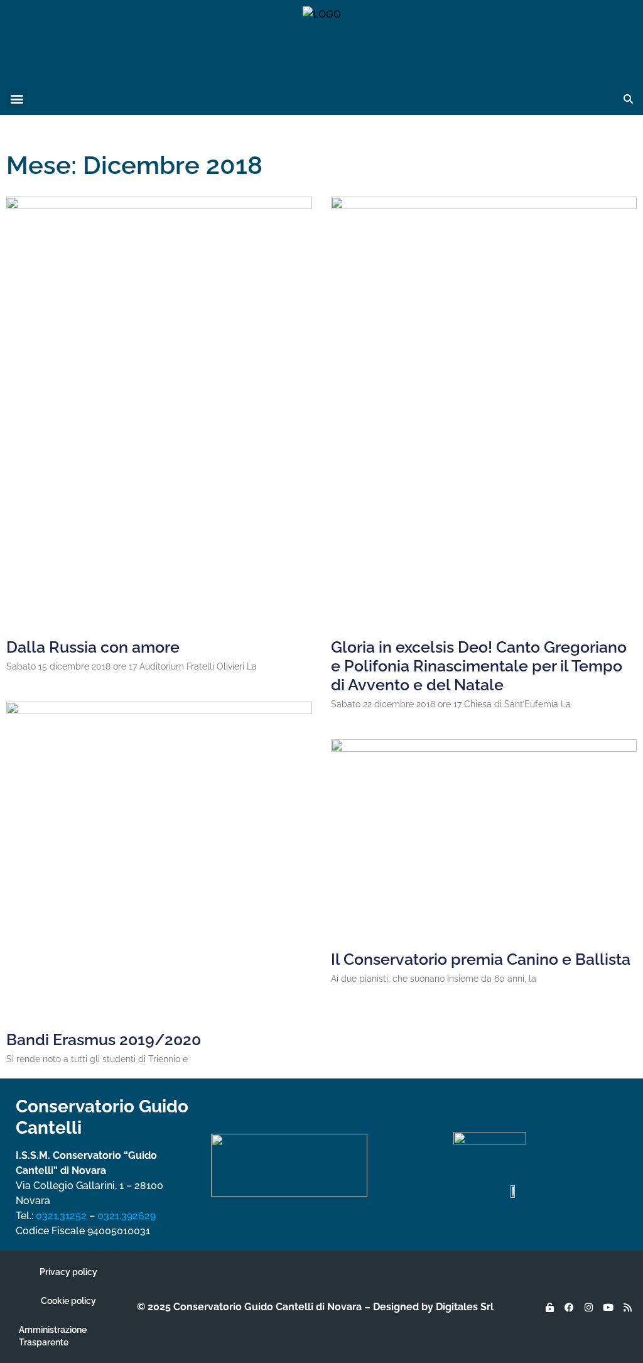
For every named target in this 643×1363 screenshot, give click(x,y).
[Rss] (627, 1307)
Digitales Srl (465, 1307)
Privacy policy (68, 1272)
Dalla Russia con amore (93, 647)
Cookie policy (68, 1301)
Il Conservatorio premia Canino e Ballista (480, 959)
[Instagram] (588, 1307)
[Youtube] (607, 1307)
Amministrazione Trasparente (53, 1336)
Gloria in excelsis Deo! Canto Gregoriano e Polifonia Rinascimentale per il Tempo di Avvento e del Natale (479, 666)
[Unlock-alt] (549, 1307)
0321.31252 (61, 1216)
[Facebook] (568, 1307)
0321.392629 (126, 1216)
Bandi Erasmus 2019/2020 (103, 1039)
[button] (16, 98)
